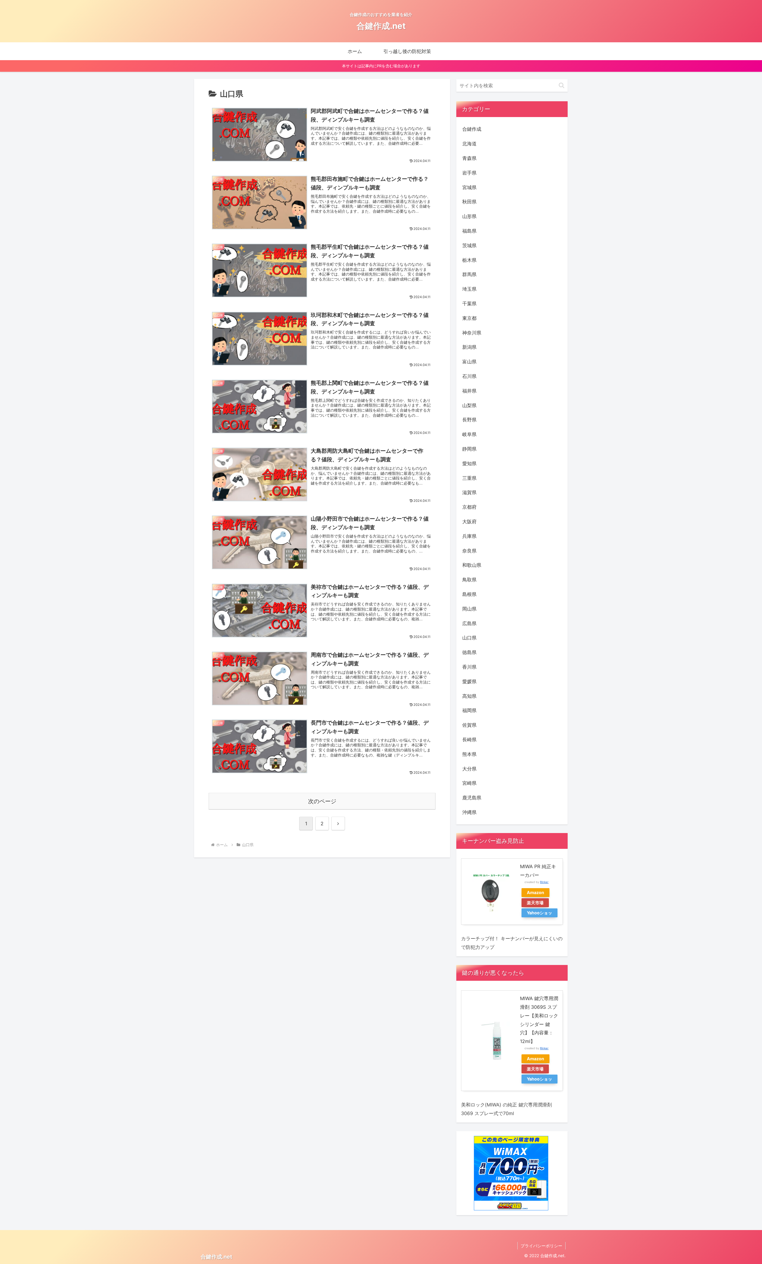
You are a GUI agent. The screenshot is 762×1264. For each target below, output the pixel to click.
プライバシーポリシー (541, 1245)
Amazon (535, 892)
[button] (561, 85)
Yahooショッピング (539, 913)
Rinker (544, 882)
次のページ (322, 801)
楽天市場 (535, 902)
